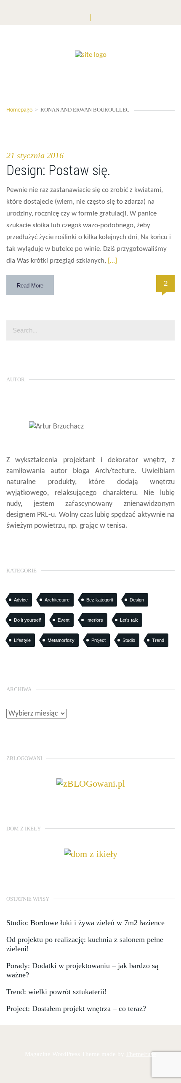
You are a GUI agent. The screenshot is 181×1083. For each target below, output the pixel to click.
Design (137, 599)
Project (98, 640)
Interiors (94, 620)
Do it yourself (27, 620)
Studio (128, 640)
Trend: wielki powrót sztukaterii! (56, 991)
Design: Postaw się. (58, 170)
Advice (21, 599)
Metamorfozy (61, 640)
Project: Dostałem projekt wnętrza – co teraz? (76, 1008)
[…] (111, 260)
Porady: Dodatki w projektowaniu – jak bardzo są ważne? (82, 970)
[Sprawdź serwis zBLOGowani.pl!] (90, 782)
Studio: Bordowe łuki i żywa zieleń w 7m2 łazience (85, 922)
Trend (158, 640)
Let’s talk (129, 620)
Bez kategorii (99, 599)
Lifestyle (22, 640)
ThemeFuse (141, 1054)
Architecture (57, 599)
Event (63, 620)
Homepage (19, 110)
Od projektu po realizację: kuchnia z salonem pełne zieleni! (84, 944)
